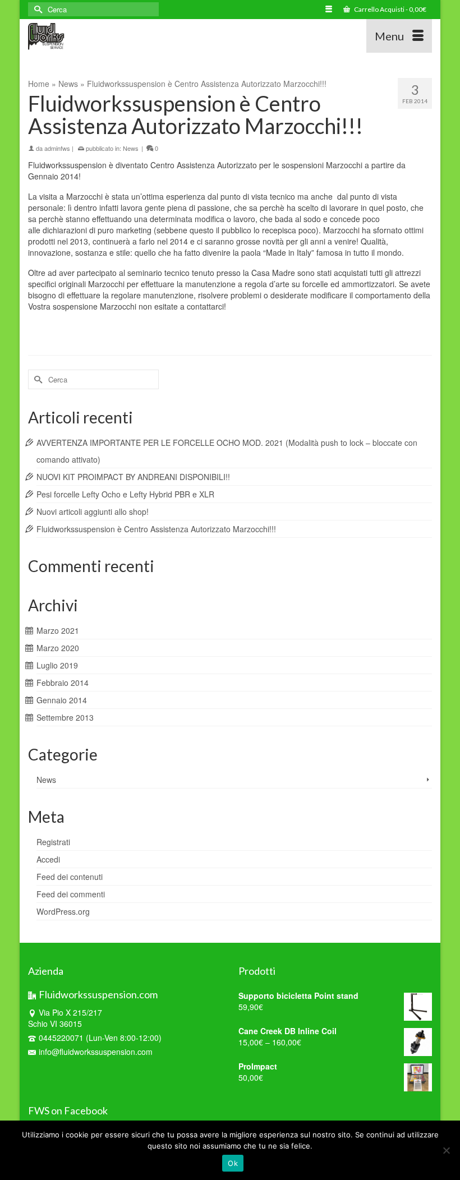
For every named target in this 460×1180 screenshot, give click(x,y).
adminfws (57, 148)
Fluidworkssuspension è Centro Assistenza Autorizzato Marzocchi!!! (156, 528)
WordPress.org (63, 911)
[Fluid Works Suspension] (177, 36)
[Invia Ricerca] (36, 9)
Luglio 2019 (57, 665)
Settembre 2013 (65, 717)
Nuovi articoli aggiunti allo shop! (92, 511)
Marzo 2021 (57, 630)
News (131, 148)
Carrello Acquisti (389, 9)
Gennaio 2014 (61, 700)
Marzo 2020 (57, 647)
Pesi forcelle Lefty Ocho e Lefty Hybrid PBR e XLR (125, 494)
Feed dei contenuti (69, 876)
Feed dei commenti (70, 894)
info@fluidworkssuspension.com (96, 1051)
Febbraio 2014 (62, 682)
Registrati (53, 841)
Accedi (48, 859)
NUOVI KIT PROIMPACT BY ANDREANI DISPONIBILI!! (133, 476)
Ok (233, 1163)
